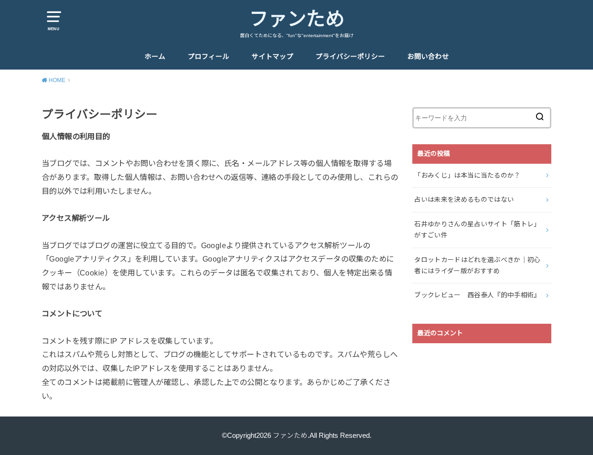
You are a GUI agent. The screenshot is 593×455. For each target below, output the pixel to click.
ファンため (296, 19)
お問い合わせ (428, 56)
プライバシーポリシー (350, 56)
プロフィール (208, 56)
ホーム (155, 56)
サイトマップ (272, 56)
